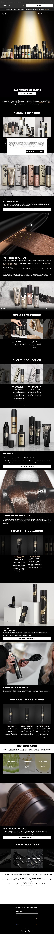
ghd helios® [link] (10, 263)
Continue (39, 5)
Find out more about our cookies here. (18, 147)
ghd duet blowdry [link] (12, 264)
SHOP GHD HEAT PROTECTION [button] (27, 93)
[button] (27, 912)
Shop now (47, 9)
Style (44, 102)
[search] (39, 13)
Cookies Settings (39, 151)
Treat (40, 102)
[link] (27, 9)
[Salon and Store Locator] (45, 13)
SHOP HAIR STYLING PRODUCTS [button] (27, 638)
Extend (49, 102)
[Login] (42, 13)
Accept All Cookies (30, 151)
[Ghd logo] (4, 13)
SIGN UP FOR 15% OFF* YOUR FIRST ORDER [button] (26, 907)
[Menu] (50, 13)
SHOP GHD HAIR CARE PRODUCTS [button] (27, 837)
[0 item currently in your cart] (47, 13)
